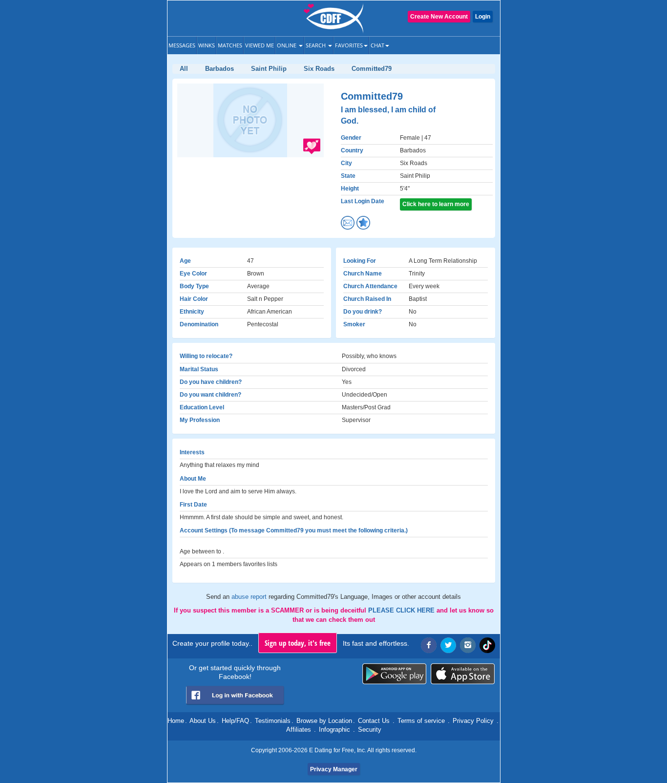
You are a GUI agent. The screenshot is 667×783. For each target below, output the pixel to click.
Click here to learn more (435, 204)
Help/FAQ (235, 720)
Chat (377, 45)
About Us (202, 720)
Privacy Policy (473, 720)
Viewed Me (259, 45)
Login (482, 16)
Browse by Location (324, 720)
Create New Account (439, 16)
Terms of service (421, 720)
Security (369, 729)
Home (175, 720)
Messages (181, 45)
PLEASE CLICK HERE (402, 610)
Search (316, 45)
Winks (206, 45)
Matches (230, 45)
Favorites (349, 45)
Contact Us (374, 720)
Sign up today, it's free (298, 643)
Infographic (334, 729)
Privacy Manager (333, 769)
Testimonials (273, 720)
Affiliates (298, 729)
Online (287, 45)
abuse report (250, 596)
